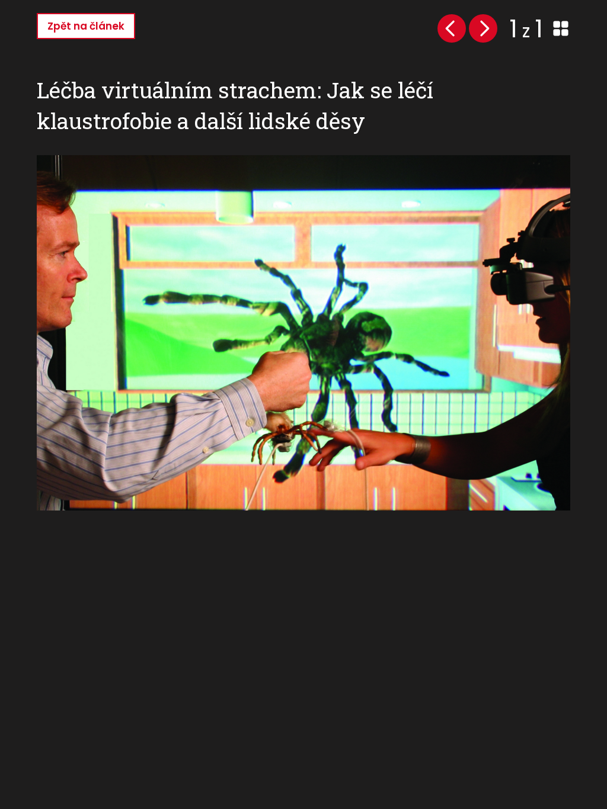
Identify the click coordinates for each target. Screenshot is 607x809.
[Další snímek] (483, 28)
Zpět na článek (85, 26)
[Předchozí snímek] (451, 28)
